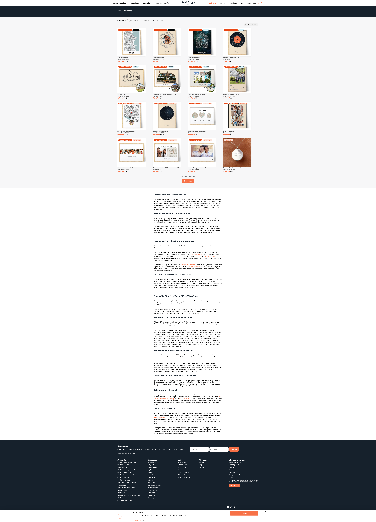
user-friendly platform (161, 417)
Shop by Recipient (119, 3)
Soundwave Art (123, 485)
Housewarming (153, 487)
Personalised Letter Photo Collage (129, 495)
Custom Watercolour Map (127, 462)
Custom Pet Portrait (124, 472)
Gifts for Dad (182, 465)
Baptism (150, 470)
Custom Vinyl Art (123, 465)
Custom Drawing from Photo (128, 470)
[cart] (262, 3)
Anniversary (152, 462)
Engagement (152, 477)
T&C (230, 470)
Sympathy (151, 495)
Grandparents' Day (154, 485)
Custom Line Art (123, 498)
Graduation (151, 482)
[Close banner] (265, 511)
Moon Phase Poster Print (126, 487)
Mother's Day (152, 490)
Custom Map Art (123, 477)
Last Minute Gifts (162, 3)
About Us (223, 3)
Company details (235, 475)
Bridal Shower (152, 475)
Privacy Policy (183, 451)
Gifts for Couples (184, 470)
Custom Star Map (194, 267)
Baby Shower (152, 467)
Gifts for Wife (182, 467)
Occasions (135, 3)
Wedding (151, 498)
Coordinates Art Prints (188, 265)
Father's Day (152, 480)
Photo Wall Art (122, 493)
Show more (188, 181)
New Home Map (184, 399)
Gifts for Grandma (184, 475)
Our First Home (196, 254)
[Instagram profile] (232, 507)
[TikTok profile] (235, 507)
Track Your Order (235, 462)
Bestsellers (147, 3)
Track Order (251, 3)
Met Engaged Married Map (127, 482)
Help (242, 3)
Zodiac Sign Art (123, 490)
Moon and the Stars (124, 467)
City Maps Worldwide (125, 500)
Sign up (234, 449)
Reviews (233, 3)
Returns (231, 467)
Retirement (151, 493)
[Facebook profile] (228, 507)
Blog (200, 465)
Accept (244, 513)
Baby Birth (151, 465)
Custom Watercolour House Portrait (130, 475)
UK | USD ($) (234, 485)
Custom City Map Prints (212, 256)
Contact (232, 477)
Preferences (137, 520)
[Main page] (188, 3)
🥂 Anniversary (211, 3)
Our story (202, 462)
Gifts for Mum (182, 462)
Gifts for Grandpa (184, 477)
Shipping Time (234, 465)
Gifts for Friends (183, 472)
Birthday (150, 472)
